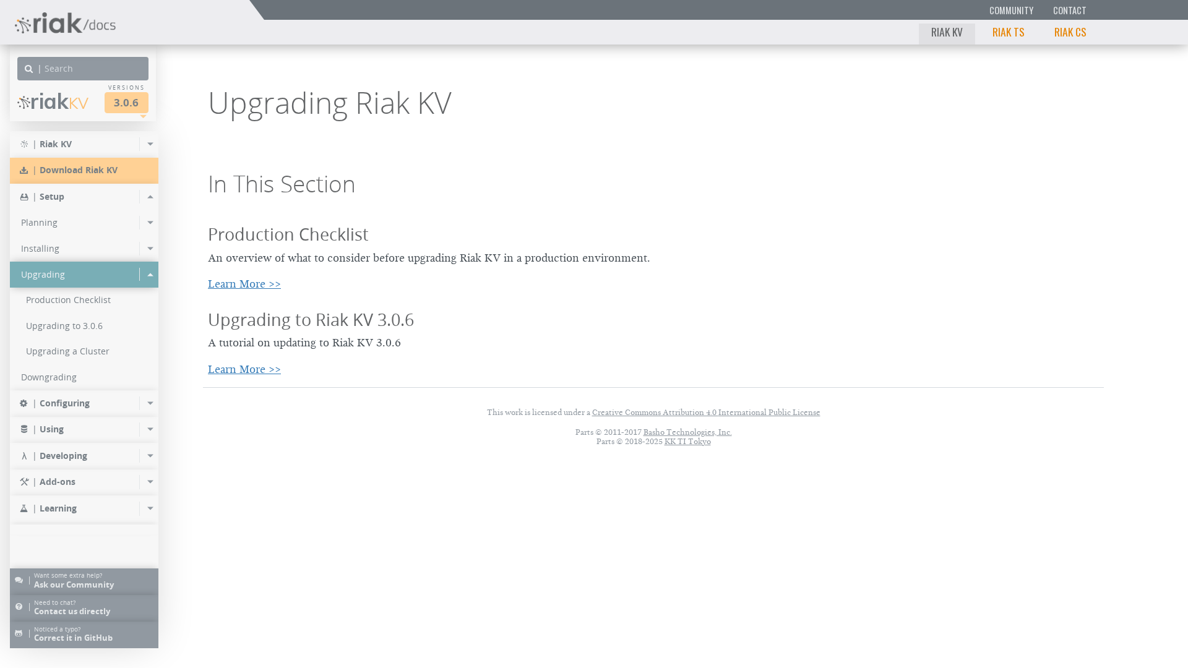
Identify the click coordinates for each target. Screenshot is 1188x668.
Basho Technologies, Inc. (688, 432)
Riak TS (1008, 32)
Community (1011, 10)
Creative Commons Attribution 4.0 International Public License (706, 412)
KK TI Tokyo (688, 441)
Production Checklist (288, 234)
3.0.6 (126, 102)
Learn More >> (244, 284)
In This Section (282, 183)
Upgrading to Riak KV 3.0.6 (311, 319)
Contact (1070, 10)
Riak (59, 101)
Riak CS (1070, 32)
